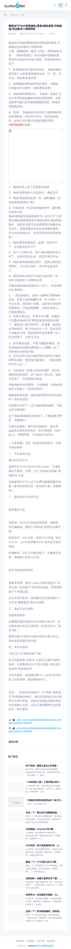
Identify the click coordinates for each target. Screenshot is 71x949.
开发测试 (30, 941)
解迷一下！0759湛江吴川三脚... (42, 862)
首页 (5, 15)
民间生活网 (40, 945)
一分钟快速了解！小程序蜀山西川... (43, 782)
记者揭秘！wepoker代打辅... (40, 829)
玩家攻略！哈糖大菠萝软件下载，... (43, 878)
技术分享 (41, 941)
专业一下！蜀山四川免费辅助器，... (43, 812)
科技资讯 (14, 15)
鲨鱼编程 (49, 945)
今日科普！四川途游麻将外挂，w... (43, 845)
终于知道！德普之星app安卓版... (42, 765)
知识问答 (51, 941)
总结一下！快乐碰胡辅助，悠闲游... (43, 911)
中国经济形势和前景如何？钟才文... (45, 800)
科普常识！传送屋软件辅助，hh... (43, 894)
